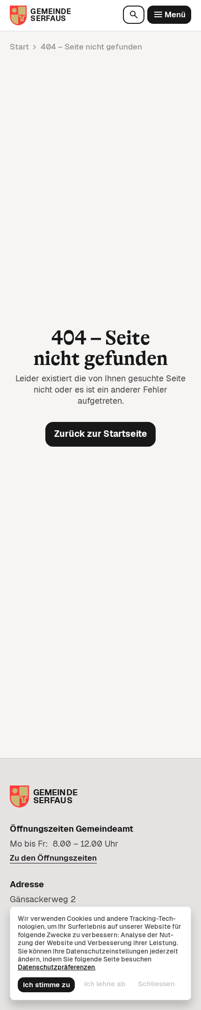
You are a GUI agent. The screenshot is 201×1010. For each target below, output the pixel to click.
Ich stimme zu (46, 984)
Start (19, 47)
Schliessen (156, 983)
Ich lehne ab (104, 983)
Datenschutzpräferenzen (56, 967)
